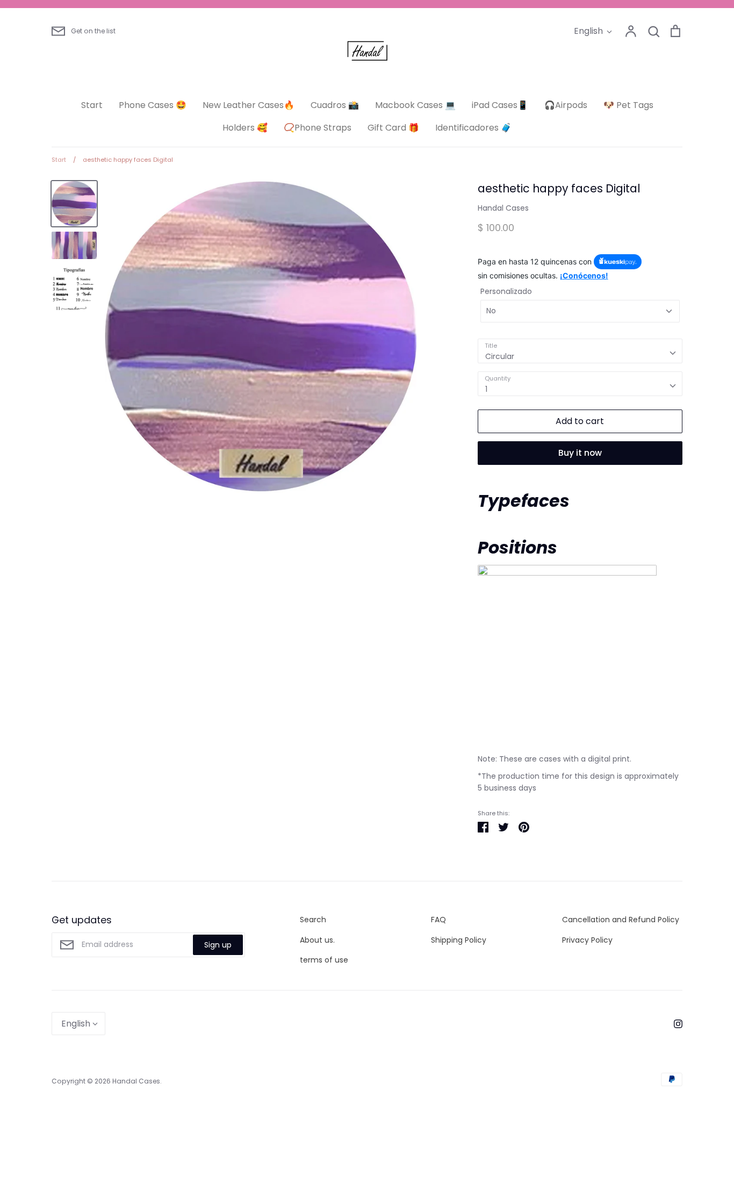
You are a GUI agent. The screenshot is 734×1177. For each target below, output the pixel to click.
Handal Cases (503, 208)
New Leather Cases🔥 (248, 105)
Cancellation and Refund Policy (620, 919)
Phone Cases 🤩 (152, 105)
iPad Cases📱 (500, 105)
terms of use (324, 959)
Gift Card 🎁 (393, 127)
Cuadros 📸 (335, 105)
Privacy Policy (587, 940)
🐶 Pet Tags (628, 105)
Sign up (218, 944)
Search (313, 919)
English (588, 31)
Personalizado (506, 291)
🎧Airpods (565, 105)
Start (92, 105)
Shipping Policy (458, 940)
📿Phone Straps (317, 127)
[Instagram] (674, 1023)
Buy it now (580, 453)
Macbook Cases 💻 (415, 105)
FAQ (438, 919)
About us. (317, 940)
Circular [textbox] (499, 356)
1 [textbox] (486, 389)
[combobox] (580, 351)
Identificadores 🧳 (473, 127)
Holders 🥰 (245, 127)
